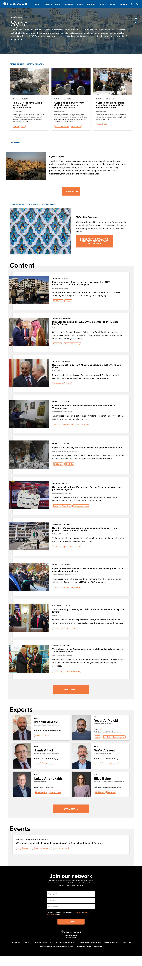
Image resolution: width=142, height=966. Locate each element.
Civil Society (57, 301)
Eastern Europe (55, 792)
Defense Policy (58, 384)
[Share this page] (136, 22)
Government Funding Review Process (89, 942)
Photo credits (98, 946)
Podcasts (68, 4)
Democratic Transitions (61, 424)
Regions (91, 4)
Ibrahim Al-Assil (46, 721)
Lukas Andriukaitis (48, 778)
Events (48, 4)
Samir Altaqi (43, 750)
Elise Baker (102, 778)
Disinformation (41, 792)
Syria (23, 126)
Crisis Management (72, 547)
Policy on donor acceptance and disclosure (117, 942)
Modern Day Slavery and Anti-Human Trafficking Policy (56, 946)
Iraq (18, 848)
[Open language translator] (131, 4)
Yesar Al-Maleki (106, 720)
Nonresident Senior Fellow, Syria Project (46, 725)
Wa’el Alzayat (104, 750)
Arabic (37, 735)
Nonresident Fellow (40, 782)
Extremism (111, 792)
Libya (105, 124)
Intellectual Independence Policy (65, 942)
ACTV (57, 4)
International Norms (81, 424)
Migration (16, 126)
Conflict (99, 124)
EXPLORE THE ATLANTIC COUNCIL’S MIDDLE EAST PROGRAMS (94, 241)
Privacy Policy (77, 912)
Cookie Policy (27, 942)
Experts (103, 4)
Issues (80, 4)
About (113, 4)
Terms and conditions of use (43, 942)
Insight (37, 4)
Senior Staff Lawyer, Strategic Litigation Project (109, 782)
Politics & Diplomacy (72, 344)
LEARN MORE (71, 191)
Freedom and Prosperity (62, 126)
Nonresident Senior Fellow (102, 724)
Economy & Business (110, 764)
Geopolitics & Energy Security (114, 737)
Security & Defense (61, 848)
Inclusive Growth (76, 126)
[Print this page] (136, 18)
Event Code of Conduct (84, 946)
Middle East (16, 16)
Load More (71, 689)
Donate (123, 4)
